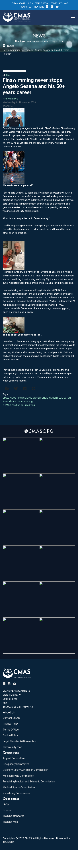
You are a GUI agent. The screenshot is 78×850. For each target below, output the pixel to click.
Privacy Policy (11, 723)
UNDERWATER (49, 397)
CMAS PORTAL (42, 3)
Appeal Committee (14, 758)
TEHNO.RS (9, 842)
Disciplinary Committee (16, 764)
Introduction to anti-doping (18, 401)
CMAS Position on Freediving (19, 405)
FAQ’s (6, 804)
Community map (12, 747)
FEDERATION (64, 397)
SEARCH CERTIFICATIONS (32, 7)
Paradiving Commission (16, 793)
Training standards (13, 816)
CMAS (6, 397)
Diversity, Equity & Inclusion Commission (25, 769)
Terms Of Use (11, 729)
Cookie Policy (10, 735)
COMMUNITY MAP (59, 3)
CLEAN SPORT (18, 3)
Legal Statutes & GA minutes (19, 741)
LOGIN (30, 3)
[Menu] (73, 17)
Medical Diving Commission (18, 775)
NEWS (13, 397)
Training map (10, 821)
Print (8, 75)
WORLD (37, 397)
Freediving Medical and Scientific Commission (29, 781)
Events (7, 810)
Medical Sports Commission (19, 787)
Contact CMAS (11, 717)
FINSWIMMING (10, 98)
